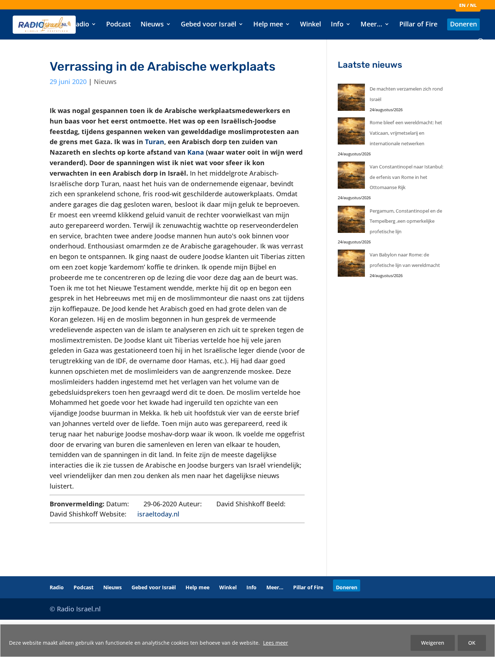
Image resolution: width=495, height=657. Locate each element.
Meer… (371, 24)
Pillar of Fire (418, 24)
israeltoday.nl (158, 514)
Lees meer (275, 642)
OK (471, 642)
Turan (154, 141)
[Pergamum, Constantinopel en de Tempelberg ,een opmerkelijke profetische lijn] (351, 221)
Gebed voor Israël (208, 24)
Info (337, 24)
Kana (195, 152)
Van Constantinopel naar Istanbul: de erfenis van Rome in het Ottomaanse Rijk (406, 177)
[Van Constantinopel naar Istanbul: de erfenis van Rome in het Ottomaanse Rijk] (351, 177)
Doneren (463, 24)
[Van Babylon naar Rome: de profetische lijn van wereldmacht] (351, 265)
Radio (80, 24)
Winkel (310, 24)
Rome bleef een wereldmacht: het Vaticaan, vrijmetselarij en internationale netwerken (406, 133)
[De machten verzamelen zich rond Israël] (351, 99)
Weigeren (432, 642)
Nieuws (152, 24)
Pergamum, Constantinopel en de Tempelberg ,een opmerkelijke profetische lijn (406, 221)
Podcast (118, 24)
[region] (247, 640)
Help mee (268, 24)
